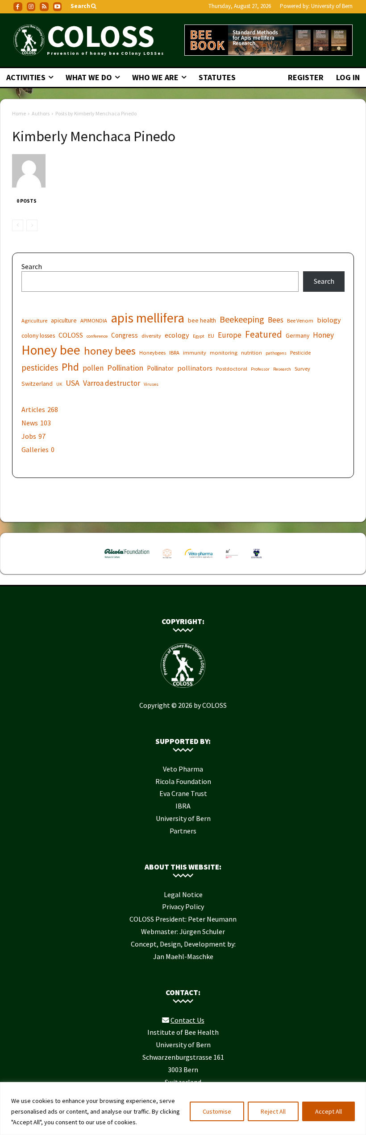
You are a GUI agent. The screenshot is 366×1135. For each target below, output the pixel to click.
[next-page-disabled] (31, 225)
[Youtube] (57, 6)
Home (19, 113)
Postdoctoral (231, 368)
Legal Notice (183, 894)
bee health (202, 320)
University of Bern (332, 6)
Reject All (273, 1111)
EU (211, 335)
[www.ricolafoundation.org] (127, 559)
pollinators (194, 367)
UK (59, 384)
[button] (84, 6)
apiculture (64, 320)
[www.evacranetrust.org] (167, 559)
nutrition (251, 352)
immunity (194, 352)
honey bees (110, 350)
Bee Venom (300, 320)
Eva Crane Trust (183, 793)
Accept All (328, 1111)
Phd (70, 367)
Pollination (125, 367)
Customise (217, 1111)
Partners (183, 830)
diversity (151, 335)
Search (31, 266)
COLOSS (70, 335)
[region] (183, 1108)
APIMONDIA (93, 320)
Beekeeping (242, 319)
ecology (177, 335)
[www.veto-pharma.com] (198, 559)
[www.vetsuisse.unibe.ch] (232, 559)
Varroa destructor (111, 383)
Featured (263, 334)
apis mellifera (147, 318)
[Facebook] (17, 6)
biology (329, 319)
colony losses (38, 335)
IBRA (174, 352)
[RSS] (44, 6)
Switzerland (37, 384)
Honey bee (50, 350)
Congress (124, 335)
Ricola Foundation (183, 781)
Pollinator (160, 368)
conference (97, 336)
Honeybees (152, 352)
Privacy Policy (183, 906)
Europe (229, 335)
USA (72, 383)
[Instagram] (31, 6)
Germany (297, 335)
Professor (260, 369)
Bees (275, 320)
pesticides (39, 367)
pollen (93, 368)
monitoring (223, 352)
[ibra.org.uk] (256, 559)
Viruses (151, 384)
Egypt (198, 336)
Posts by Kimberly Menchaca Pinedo (96, 113)
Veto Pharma (183, 768)
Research (282, 369)
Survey (302, 368)
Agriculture (34, 320)
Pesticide (300, 352)
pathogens (276, 353)
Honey (323, 335)
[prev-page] (17, 225)
